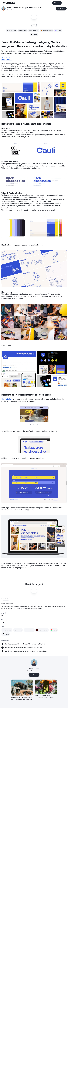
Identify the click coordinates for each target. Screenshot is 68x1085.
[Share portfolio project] (36, 25)
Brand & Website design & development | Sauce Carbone (45, 697)
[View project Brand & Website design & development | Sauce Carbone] (46, 687)
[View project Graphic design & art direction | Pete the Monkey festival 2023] (22, 688)
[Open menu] (64, 3)
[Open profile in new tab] (3, 8)
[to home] (9, 3)
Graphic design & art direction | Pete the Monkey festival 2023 (21, 698)
